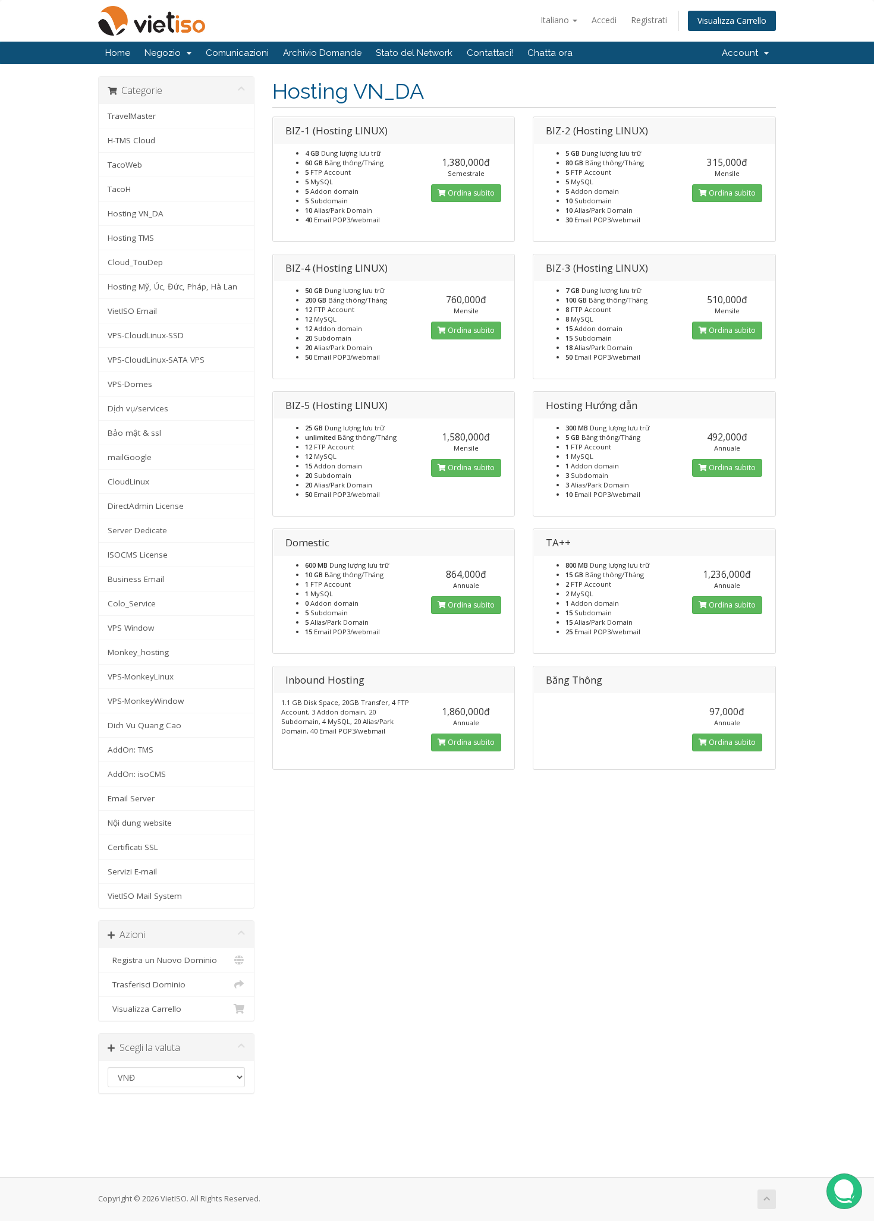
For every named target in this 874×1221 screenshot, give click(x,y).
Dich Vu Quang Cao (144, 725)
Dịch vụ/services (138, 408)
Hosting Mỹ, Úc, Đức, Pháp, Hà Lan (172, 286)
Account (742, 53)
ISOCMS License (138, 554)
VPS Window (131, 627)
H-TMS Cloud (131, 140)
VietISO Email (132, 311)
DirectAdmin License (146, 506)
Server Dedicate (137, 530)
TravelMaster (132, 116)
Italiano (555, 20)
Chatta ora (550, 53)
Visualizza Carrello (731, 20)
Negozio (165, 53)
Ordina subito (470, 193)
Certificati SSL (133, 847)
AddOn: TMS (130, 749)
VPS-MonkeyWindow (146, 701)
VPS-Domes (130, 384)
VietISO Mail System (145, 895)
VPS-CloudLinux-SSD (146, 335)
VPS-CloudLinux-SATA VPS (156, 359)
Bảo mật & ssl (134, 432)
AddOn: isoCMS (137, 774)
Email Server (131, 798)
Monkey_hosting (138, 652)
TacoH (119, 189)
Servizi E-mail (132, 871)
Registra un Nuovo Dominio (162, 960)
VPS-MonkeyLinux (141, 676)
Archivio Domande (322, 53)
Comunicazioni (237, 53)
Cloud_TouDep (135, 262)
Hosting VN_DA (136, 213)
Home (117, 53)
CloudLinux (128, 481)
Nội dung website (140, 822)
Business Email (136, 579)
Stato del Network (414, 53)
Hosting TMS (131, 237)
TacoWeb (125, 164)
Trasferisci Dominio (147, 984)
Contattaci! (490, 53)
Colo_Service (132, 603)
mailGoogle (130, 457)
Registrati (649, 20)
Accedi (604, 20)
